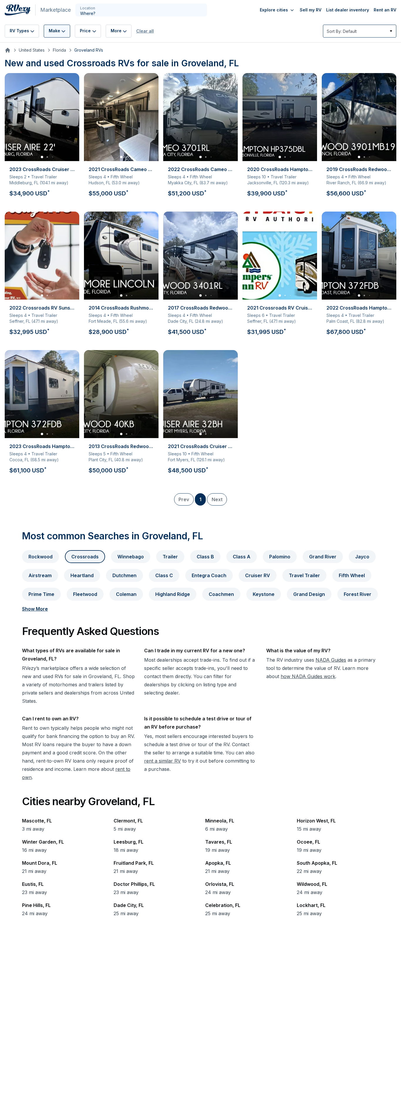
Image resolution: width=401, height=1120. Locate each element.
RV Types (19, 30)
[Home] (8, 50)
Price (85, 30)
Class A (241, 557)
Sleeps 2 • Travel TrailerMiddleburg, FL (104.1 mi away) (44, 181)
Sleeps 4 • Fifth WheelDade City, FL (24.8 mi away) (203, 320)
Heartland (82, 575)
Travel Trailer (304, 575)
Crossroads (85, 557)
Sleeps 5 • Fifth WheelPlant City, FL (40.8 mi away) (124, 458)
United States (32, 50)
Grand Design (309, 594)
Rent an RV (385, 9)
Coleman (126, 594)
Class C (164, 575)
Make (54, 30)
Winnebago (130, 557)
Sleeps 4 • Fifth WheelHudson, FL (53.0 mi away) (124, 181)
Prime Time (41, 594)
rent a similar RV (162, 761)
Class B (205, 557)
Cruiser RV (257, 575)
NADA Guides (331, 660)
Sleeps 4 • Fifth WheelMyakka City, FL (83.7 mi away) (203, 181)
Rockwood (40, 557)
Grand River (322, 557)
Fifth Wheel (352, 575)
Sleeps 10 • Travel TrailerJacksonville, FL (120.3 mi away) (282, 181)
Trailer (170, 557)
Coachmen (221, 594)
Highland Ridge (172, 594)
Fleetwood (85, 594)
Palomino (279, 557)
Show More (35, 609)
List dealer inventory (347, 9)
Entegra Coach (209, 575)
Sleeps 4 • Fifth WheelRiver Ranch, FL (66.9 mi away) (361, 181)
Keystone (263, 594)
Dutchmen (124, 575)
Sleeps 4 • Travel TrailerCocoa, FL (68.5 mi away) (44, 458)
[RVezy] (20, 10)
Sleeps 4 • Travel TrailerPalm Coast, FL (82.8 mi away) (361, 320)
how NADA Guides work (308, 676)
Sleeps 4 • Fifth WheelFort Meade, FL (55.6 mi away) (124, 320)
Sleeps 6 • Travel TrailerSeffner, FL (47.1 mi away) (282, 320)
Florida (59, 50)
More (116, 30)
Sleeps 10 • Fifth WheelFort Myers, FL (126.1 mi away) (203, 458)
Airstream (40, 575)
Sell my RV (310, 9)
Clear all (145, 30)
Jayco (362, 557)
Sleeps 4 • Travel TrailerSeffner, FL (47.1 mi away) (44, 320)
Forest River (357, 594)
